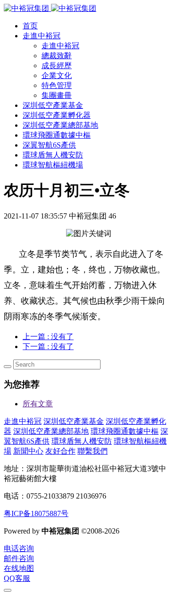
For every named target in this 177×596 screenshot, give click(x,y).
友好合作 (60, 451)
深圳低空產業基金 (73, 421)
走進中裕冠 (23, 421)
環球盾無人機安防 (81, 441)
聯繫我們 (92, 451)
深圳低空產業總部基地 (51, 431)
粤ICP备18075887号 (36, 513)
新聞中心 (28, 451)
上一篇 (48, 337)
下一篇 (48, 346)
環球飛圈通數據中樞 (125, 431)
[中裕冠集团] (50, 8)
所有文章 (38, 404)
